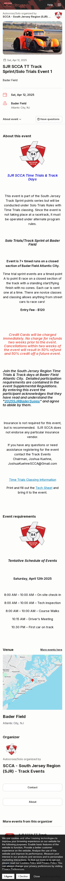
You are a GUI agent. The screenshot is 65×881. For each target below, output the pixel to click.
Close (37, 876)
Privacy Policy (49, 862)
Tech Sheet (44, 488)
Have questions (49, 119)
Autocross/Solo (12, 13)
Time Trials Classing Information (32, 480)
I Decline (23, 876)
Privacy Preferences (13, 869)
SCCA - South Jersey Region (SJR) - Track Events (27, 16)
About (32, 801)
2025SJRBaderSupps (22, 401)
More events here (51, 649)
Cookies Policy (28, 862)
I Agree (8, 876)
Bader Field (10, 80)
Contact (32, 787)
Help (50, 4)
